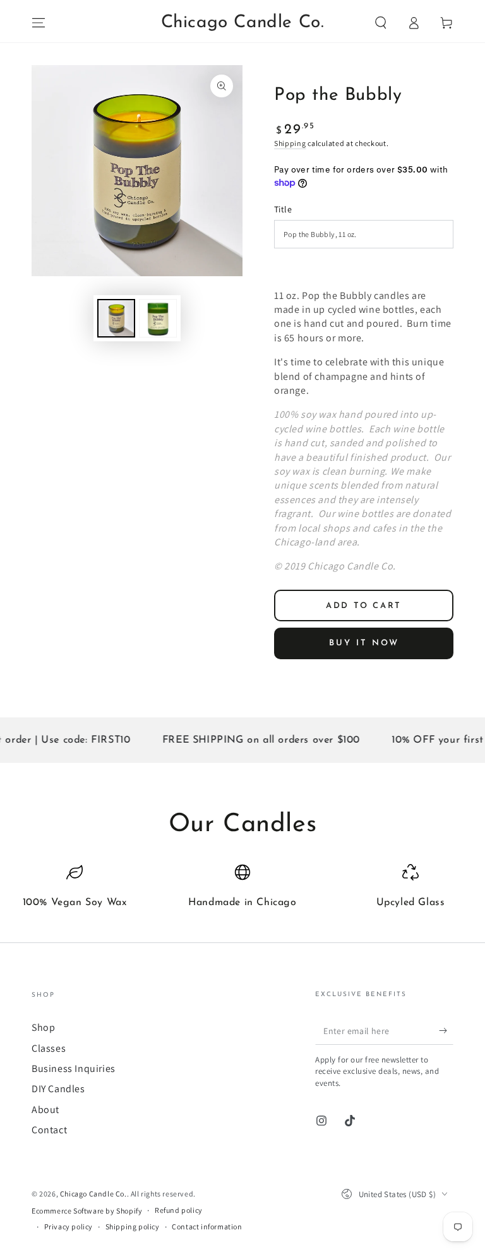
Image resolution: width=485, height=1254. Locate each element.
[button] (380, 23)
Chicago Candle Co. (93, 1193)
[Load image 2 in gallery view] (158, 318)
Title (283, 209)
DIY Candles (58, 1088)
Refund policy (179, 1210)
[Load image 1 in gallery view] (116, 318)
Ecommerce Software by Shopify (87, 1210)
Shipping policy (132, 1226)
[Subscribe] (446, 1030)
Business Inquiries (74, 1068)
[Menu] (38, 23)
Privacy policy (68, 1226)
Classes (49, 1048)
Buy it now (364, 643)
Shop (43, 1027)
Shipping (290, 143)
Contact (49, 1129)
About (45, 1109)
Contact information (207, 1226)
